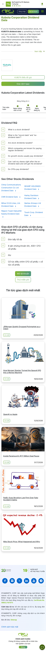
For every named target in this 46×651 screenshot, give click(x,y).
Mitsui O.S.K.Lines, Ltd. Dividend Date (10, 204)
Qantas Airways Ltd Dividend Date (32, 204)
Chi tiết (6, 335)
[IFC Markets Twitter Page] (19, 580)
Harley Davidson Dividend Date (31, 196)
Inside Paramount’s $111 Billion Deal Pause (21, 456)
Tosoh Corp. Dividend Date (33, 213)
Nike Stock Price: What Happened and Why (21, 541)
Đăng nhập (22, 11)
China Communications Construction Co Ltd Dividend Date (11, 188)
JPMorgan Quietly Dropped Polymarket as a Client (21, 327)
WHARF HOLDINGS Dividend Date (32, 187)
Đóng (23, 647)
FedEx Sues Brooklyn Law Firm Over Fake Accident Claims (20, 499)
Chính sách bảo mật (9, 627)
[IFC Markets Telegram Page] (41, 580)
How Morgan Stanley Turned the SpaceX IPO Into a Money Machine (22, 371)
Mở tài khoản (33, 11)
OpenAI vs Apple (10, 414)
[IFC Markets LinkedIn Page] (26, 580)
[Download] (42, 4)
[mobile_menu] (42, 11)
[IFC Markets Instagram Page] (12, 580)
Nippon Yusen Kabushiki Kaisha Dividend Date (11, 212)
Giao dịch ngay (23, 84)
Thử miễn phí (23, 279)
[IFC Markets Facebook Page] (5, 580)
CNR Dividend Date (9, 197)
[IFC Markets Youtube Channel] (34, 580)
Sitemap (14, 620)
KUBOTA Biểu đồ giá (23, 77)
